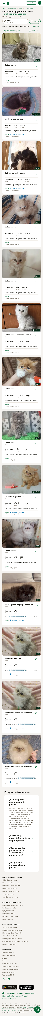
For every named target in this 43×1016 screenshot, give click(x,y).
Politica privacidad (9, 955)
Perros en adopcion (9, 944)
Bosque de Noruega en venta (12, 905)
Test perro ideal (8, 975)
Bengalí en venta (8, 914)
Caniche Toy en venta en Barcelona (15, 941)
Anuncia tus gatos (8, 972)
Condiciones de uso (9, 964)
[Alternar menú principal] (4, 3)
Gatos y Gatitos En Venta (11, 902)
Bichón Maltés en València (11, 933)
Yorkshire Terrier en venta (11, 886)
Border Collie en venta (10, 891)
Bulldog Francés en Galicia (12, 939)
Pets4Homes (10, 993)
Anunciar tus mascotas (10, 966)
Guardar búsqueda (13, 31)
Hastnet (20, 993)
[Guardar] (36, 66)
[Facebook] (4, 979)
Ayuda (4, 958)
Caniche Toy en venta (10, 897)
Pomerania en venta (9, 888)
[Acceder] (39, 3)
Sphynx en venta (8, 911)
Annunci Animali (22, 996)
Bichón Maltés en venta (11, 883)
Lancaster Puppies (9, 999)
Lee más (36, 26)
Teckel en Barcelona (9, 927)
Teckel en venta (8, 894)
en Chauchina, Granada (14, 14)
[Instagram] (9, 979)
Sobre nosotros (8, 952)
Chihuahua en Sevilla (10, 936)
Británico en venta (9, 908)
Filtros (36, 21)
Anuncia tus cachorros (10, 969)
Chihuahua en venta (9, 880)
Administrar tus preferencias (10, 1010)
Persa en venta (7, 919)
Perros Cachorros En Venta (12, 877)
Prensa (4, 961)
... (24, 8)
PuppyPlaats (29, 993)
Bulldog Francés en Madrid (12, 930)
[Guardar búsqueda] (37, 1009)
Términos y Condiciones (28, 1007)
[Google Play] (9, 987)
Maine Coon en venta (10, 916)
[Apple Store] (26, 987)
